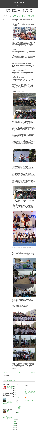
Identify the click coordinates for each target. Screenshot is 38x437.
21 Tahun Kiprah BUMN (23, 16)
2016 (15, 421)
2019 (15, 396)
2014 (15, 425)
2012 (15, 429)
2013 (15, 427)
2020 (15, 394)
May (16, 401)
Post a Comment (6, 376)
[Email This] (12, 368)
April (17, 402)
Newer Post (5, 372)
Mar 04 (18, 412)
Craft (28, 392)
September (17, 397)
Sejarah (26, 393)
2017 (15, 419)
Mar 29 (18, 405)
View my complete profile (29, 400)
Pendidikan (22, 2)
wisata (26, 392)
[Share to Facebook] (15, 368)
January (17, 415)
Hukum (18, 2)
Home (19, 372)
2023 (15, 388)
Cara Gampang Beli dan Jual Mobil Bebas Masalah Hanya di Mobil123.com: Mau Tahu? (8, 388)
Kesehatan (33, 390)
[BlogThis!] (13, 368)
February (17, 413)
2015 (15, 423)
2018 (15, 417)
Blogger (19, 5)
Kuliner (26, 391)
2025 (15, 386)
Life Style (27, 390)
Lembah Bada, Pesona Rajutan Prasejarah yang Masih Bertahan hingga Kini (7, 401)
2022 (15, 390)
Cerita (15, 2)
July (16, 400)
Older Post (33, 372)
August (17, 398)
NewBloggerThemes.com (25, 435)
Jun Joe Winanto (19, 10)
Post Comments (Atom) (11, 380)
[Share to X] (14, 368)
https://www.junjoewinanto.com (30, 398)
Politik (34, 392)
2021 (15, 392)
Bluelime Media (14, 435)
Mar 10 (18, 411)
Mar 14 (18, 409)
